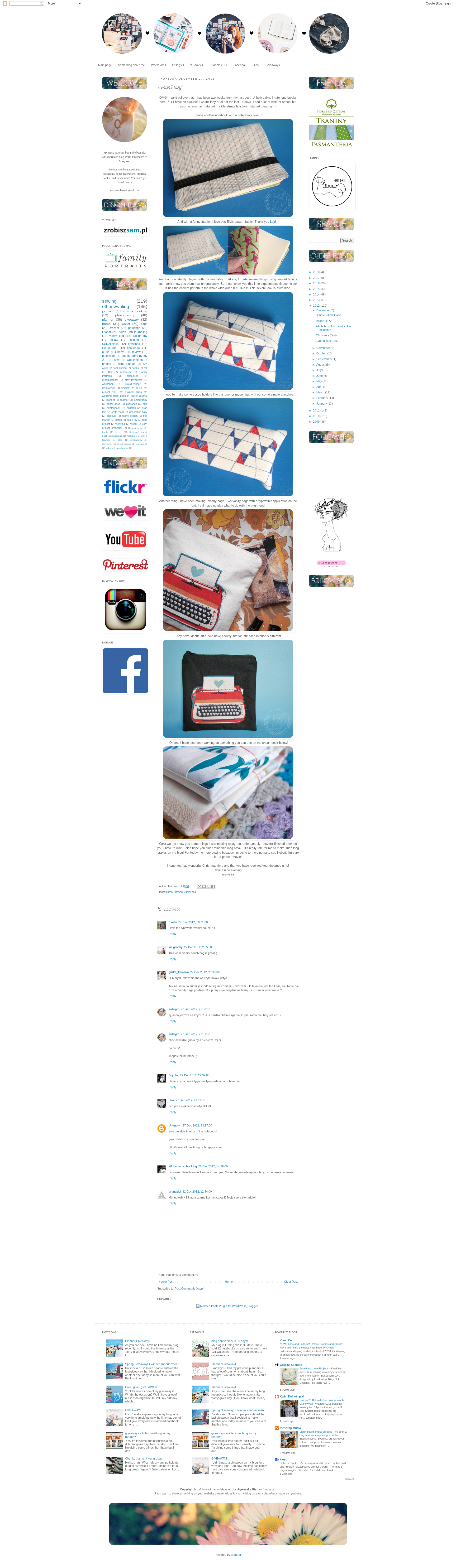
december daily (138, 412)
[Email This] (199, 886)
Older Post (291, 1281)
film (110, 372)
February (322, 398)
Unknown (175, 1125)
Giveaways (273, 65)
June (319, 375)
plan (120, 440)
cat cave (118, 432)
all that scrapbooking (183, 1166)
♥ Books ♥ (196, 65)
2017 (316, 278)
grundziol (175, 1191)
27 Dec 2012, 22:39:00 (194, 1075)
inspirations (108, 388)
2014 (316, 294)
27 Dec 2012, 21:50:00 (195, 1009)
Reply (172, 934)
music (139, 388)
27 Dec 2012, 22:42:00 (190, 1100)
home (106, 324)
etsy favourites (133, 379)
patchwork (108, 356)
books (135, 368)
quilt (145, 403)
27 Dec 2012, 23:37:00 (197, 1125)
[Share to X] (208, 886)
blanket (110, 399)
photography (124, 315)
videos (109, 448)
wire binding (126, 364)
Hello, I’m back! (289, 1463)
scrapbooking (137, 311)
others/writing (115, 306)
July (319, 370)
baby (120, 352)
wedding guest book (114, 395)
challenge (133, 348)
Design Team (135, 428)
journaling (140, 332)
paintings (134, 328)
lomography (140, 399)
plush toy (132, 419)
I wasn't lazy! (324, 321)
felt (145, 368)
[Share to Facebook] (213, 886)
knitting (125, 388)
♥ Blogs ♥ (178, 65)
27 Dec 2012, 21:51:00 (195, 1034)
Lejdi (272, 221)
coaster (124, 399)
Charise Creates (291, 1365)
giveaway (132, 319)
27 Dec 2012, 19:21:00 (193, 922)
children (131, 407)
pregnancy (136, 440)
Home (229, 1281)
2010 (316, 416)
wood (133, 423)
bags (144, 324)
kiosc (283, 1459)
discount (111, 415)
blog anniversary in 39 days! (229, 1341)
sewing (179, 891)
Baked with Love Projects (314, 1368)
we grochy (176, 947)
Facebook (239, 65)
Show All (349, 1479)
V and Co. (286, 1340)
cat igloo (132, 432)
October (321, 353)
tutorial (106, 332)
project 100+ (110, 392)
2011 (316, 410)
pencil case (113, 403)
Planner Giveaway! (137, 1341)
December (323, 310)
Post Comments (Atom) (189, 1288)
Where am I (158, 65)
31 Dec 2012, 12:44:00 (197, 1191)
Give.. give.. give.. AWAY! (141, 1387)
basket (105, 432)
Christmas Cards (326, 335)
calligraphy (140, 336)
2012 (316, 305)
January (322, 403)
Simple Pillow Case (328, 315)
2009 (316, 421)
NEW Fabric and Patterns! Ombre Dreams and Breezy (311, 1344)
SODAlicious (110, 344)
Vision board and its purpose (316, 1431)
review (136, 352)
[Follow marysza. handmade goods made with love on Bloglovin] (331, 551)
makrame (132, 436)
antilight (174, 1009)
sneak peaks (124, 444)
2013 (316, 300)
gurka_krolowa (179, 972)
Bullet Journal (139, 395)
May (319, 381)
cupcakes (132, 375)
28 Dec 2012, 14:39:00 (213, 1166)
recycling (107, 444)
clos (171, 1100)
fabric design (130, 415)
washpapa (122, 448)
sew (116, 360)
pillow (114, 340)
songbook (141, 444)
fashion (134, 340)
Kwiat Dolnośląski (292, 1396)
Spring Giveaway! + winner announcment (151, 1364)
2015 (316, 289)
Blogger (236, 1554)
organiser (125, 372)
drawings (134, 344)
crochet (114, 328)
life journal (109, 348)
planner (108, 319)
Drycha (174, 1075)
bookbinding (120, 368)
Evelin (173, 922)
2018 (316, 272)
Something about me (131, 65)
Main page (105, 65)
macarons (116, 436)
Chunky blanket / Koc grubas (143, 1458)
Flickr (255, 65)
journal (169, 891)
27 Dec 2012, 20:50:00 (199, 947)
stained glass (133, 392)
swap (122, 332)
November (323, 348)
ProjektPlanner (132, 383)
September (323, 359)
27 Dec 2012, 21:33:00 (205, 972)
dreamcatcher (110, 379)
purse (105, 352)
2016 (316, 283)
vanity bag (190, 891)
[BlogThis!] (204, 886)
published (131, 403)
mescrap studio (290, 1428)
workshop (108, 383)
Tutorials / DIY (218, 65)
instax (118, 419)
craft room (117, 412)
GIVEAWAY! (133, 1410)
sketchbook (113, 407)
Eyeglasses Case (327, 341)
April (319, 387)
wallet (126, 324)
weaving (120, 423)
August (321, 364)
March (320, 392)
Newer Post (165, 1281)
